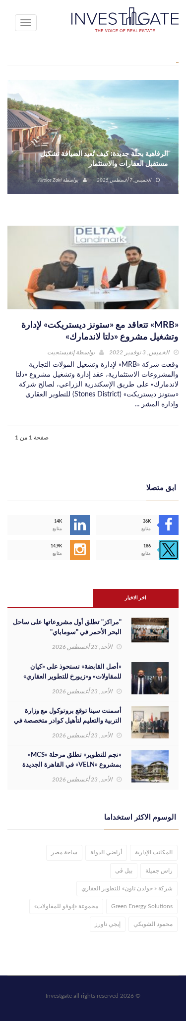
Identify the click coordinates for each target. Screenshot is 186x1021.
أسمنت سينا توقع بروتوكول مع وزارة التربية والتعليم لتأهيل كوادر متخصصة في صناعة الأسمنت (68, 721)
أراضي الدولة (106, 852)
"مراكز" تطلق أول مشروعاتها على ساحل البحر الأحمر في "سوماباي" (67, 627)
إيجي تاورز (108, 924)
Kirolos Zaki (50, 180)
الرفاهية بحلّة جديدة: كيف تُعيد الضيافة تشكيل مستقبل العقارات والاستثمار (104, 158)
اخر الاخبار (135, 597)
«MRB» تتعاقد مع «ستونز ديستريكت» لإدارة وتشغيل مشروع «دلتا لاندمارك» (100, 331)
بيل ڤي (123, 871)
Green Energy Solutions (142, 906)
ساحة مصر (64, 852)
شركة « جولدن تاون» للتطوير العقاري (127, 888)
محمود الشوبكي (153, 924)
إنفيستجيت (60, 352)
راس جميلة (159, 871)
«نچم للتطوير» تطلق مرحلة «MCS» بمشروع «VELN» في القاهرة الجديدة (72, 760)
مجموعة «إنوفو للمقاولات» (66, 906)
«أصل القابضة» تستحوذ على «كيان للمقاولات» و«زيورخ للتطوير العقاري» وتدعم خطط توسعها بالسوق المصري (72, 677)
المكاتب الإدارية (154, 852)
